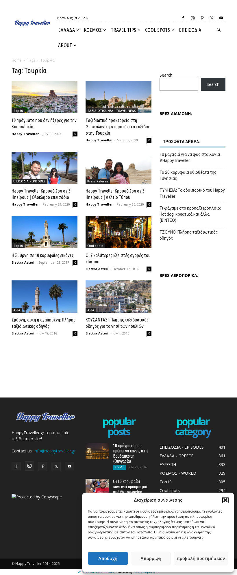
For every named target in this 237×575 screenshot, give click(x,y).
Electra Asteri (23, 262)
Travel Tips (123, 30)
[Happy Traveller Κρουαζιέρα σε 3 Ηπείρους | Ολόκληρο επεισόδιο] (44, 168)
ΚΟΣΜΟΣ (93, 30)
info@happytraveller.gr (55, 451)
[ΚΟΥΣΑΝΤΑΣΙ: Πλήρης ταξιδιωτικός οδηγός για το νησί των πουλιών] (118, 296)
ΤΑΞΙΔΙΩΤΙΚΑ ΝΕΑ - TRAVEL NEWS (111, 111)
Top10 (18, 111)
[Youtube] (221, 18)
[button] (225, 500)
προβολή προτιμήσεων (201, 558)
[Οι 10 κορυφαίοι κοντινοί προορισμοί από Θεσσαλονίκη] (97, 487)
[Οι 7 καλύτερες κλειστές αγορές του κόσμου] (118, 232)
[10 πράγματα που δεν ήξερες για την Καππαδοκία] (44, 97)
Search (166, 75)
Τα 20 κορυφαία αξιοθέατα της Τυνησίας (188, 175)
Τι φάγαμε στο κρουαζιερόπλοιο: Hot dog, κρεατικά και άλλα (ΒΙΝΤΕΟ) (190, 214)
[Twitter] (211, 18)
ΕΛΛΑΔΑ (66, 30)
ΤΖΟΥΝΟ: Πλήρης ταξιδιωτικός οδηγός (189, 235)
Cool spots (157, 30)
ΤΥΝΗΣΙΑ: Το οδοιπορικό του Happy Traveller (192, 193)
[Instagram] (192, 18)
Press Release (97, 181)
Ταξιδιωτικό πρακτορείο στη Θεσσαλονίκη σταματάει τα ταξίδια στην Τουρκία (117, 126)
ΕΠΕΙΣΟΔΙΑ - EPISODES (29, 181)
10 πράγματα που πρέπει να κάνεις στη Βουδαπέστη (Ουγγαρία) (130, 453)
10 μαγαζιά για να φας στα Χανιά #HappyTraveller (190, 157)
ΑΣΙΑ (16, 310)
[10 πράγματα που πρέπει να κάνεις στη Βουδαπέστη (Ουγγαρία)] (97, 451)
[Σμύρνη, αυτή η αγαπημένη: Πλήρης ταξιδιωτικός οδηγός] (44, 296)
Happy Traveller (25, 134)
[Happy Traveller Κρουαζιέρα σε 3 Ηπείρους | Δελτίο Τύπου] (118, 168)
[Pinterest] (202, 18)
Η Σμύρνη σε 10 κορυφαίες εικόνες (43, 255)
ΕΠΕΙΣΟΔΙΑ (190, 30)
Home (17, 60)
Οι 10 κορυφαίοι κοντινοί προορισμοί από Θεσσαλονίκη (130, 486)
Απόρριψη (150, 558)
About (65, 45)
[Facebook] (183, 18)
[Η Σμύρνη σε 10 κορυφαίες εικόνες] (44, 232)
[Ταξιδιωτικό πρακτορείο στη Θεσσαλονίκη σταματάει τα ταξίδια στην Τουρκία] (118, 97)
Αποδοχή (107, 558)
